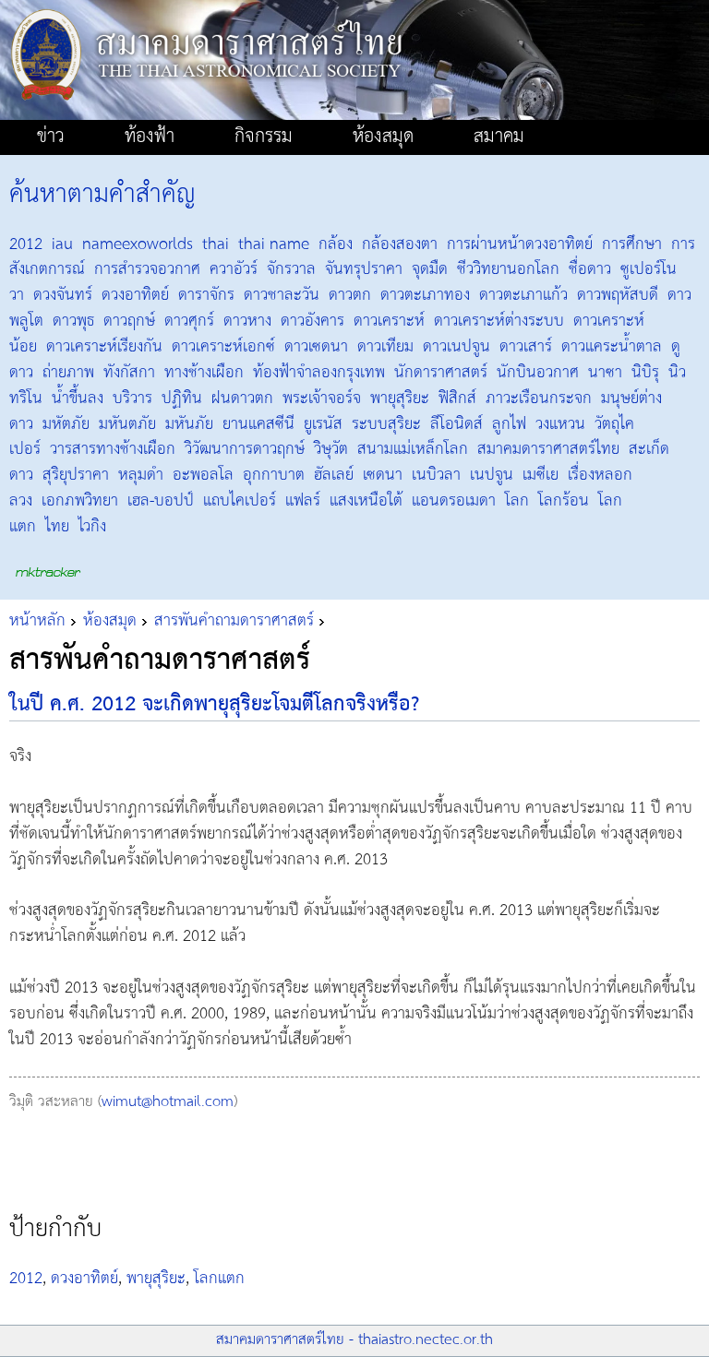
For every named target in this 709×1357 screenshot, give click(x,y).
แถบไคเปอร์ (239, 501)
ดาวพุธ (73, 321)
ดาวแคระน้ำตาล (611, 347)
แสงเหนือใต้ (366, 501)
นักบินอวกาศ (538, 372)
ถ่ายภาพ (68, 372)
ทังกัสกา (129, 372)
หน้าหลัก (37, 621)
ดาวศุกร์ (189, 321)
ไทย (57, 526)
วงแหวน (560, 424)
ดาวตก (350, 295)
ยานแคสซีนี (258, 424)
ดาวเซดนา (316, 347)
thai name (273, 244)
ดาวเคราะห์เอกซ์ (223, 347)
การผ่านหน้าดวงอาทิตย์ (520, 244)
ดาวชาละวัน (281, 295)
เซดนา (383, 475)
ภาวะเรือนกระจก (539, 398)
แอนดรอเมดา (454, 501)
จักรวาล (291, 269)
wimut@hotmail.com (168, 1102)
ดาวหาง (247, 321)
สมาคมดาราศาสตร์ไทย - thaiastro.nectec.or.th (354, 1340)
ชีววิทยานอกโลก (508, 269)
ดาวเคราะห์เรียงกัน (104, 347)
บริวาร (132, 398)
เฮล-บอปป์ (160, 501)
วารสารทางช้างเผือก (112, 449)
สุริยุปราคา (75, 475)
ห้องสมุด (110, 621)
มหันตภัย (127, 424)
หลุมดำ (140, 475)
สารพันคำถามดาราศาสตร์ (234, 621)
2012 (25, 244)
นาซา (605, 372)
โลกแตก (219, 1278)
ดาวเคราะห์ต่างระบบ (499, 321)
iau (62, 244)
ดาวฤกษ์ (129, 321)
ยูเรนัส (323, 424)
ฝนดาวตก (242, 398)
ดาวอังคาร (312, 321)
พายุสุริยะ (399, 398)
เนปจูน (491, 475)
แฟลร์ (302, 501)
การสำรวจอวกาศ (147, 269)
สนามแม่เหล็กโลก (412, 449)
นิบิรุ (645, 372)
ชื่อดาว (590, 269)
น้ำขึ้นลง (77, 398)
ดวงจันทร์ (62, 295)
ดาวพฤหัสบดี (617, 295)
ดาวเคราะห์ (389, 321)
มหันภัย (189, 424)
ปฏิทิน (182, 398)
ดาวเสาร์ (525, 347)
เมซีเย (541, 475)
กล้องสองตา (400, 244)
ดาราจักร (206, 295)
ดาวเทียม (385, 347)
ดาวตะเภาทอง (425, 295)
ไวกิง (92, 526)
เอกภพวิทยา (80, 501)
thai (215, 244)
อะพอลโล (203, 475)
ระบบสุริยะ (386, 424)
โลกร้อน (563, 501)
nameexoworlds (137, 244)
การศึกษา (632, 244)
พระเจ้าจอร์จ (321, 398)
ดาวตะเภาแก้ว (523, 295)
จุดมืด (430, 269)
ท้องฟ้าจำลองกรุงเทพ (319, 372)
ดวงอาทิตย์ (135, 295)
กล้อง (335, 244)
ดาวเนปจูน (456, 347)
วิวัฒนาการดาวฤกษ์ (245, 449)
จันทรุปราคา (364, 269)
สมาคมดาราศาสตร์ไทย (548, 449)
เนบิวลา (436, 475)
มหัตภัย (66, 424)
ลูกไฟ (509, 424)
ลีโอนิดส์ (456, 424)
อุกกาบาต (274, 475)
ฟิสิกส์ (457, 398)
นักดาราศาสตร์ (440, 372)
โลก (517, 501)
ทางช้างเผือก (204, 372)
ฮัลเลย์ (334, 475)
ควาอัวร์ (234, 269)
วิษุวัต (331, 449)
